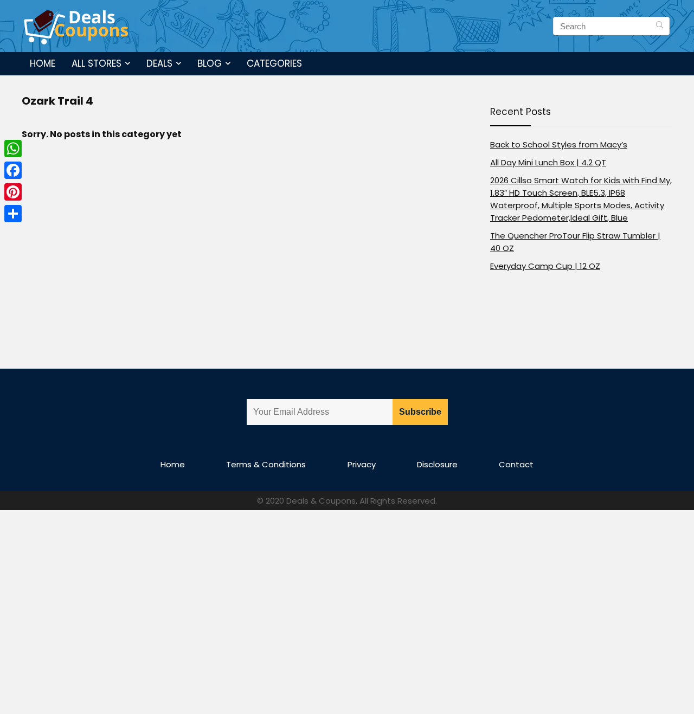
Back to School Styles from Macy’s (558, 144)
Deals (159, 63)
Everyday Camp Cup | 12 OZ (545, 266)
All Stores (96, 63)
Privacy (362, 464)
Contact (516, 464)
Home (42, 63)
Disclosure (437, 464)
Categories (274, 63)
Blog (209, 63)
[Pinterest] (13, 192)
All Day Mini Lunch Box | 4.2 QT (548, 162)
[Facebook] (13, 170)
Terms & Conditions (266, 464)
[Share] (13, 213)
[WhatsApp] (13, 148)
